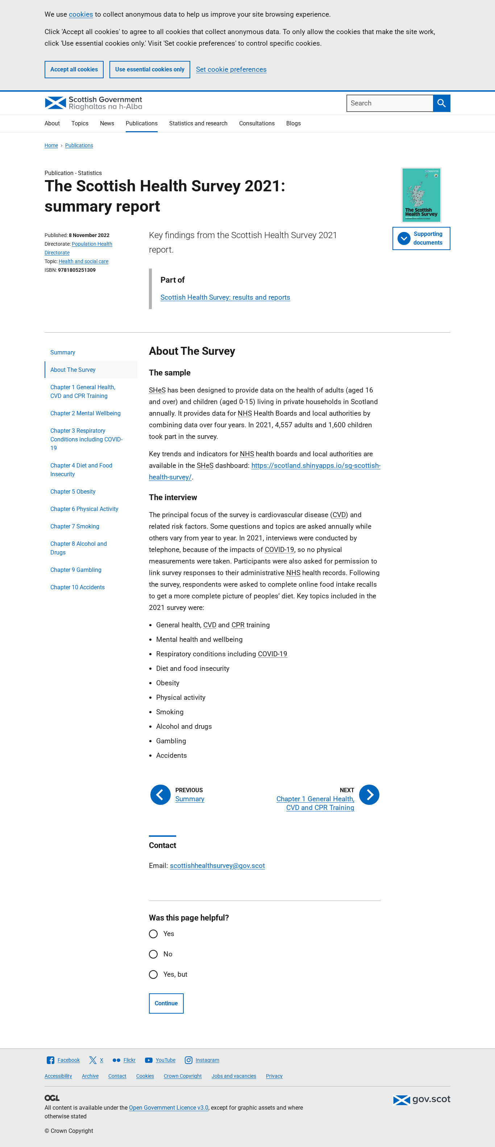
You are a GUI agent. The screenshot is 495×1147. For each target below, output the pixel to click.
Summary (62, 352)
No (167, 954)
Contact (117, 1076)
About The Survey (73, 369)
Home (51, 145)
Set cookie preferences (231, 69)
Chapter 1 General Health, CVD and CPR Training (82, 391)
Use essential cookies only (149, 69)
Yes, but (175, 974)
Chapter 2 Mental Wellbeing (85, 413)
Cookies (145, 1076)
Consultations (257, 123)
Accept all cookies (74, 69)
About (52, 123)
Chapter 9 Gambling (75, 569)
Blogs (293, 123)
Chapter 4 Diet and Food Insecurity (81, 470)
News (107, 123)
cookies (81, 14)
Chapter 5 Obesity (73, 491)
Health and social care (83, 261)
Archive (90, 1076)
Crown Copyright (183, 1076)
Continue (166, 1003)
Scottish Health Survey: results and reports (225, 297)
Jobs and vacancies (234, 1076)
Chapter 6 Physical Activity (84, 509)
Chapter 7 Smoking (74, 526)
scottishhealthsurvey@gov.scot (217, 865)
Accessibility (58, 1076)
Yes (168, 934)
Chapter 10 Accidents (77, 587)
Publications (142, 123)
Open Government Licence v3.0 (168, 1107)
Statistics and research (198, 123)
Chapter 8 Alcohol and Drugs (78, 548)
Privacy (274, 1076)
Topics (79, 123)
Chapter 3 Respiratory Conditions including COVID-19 (86, 439)
